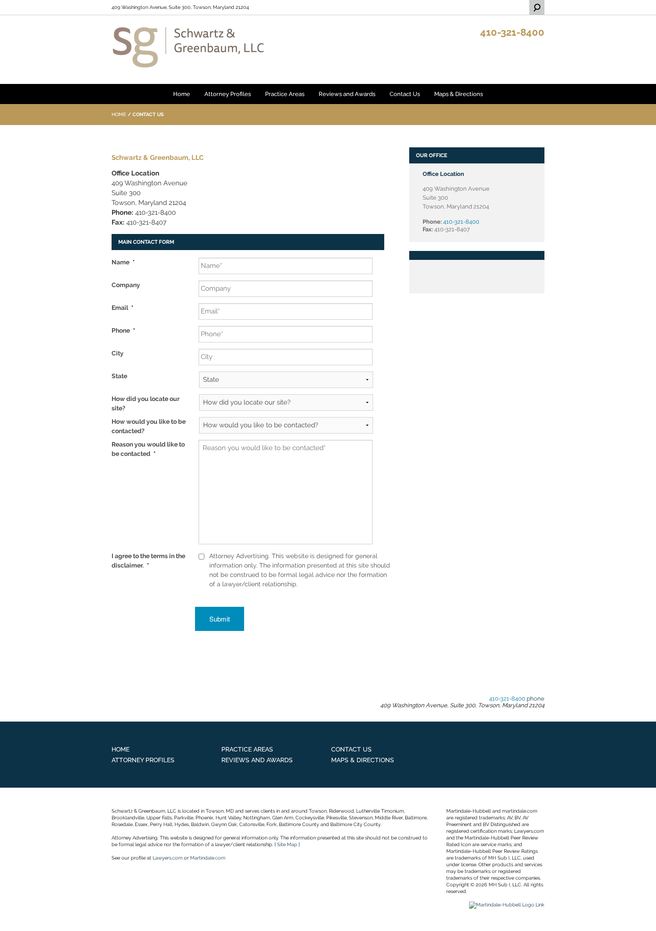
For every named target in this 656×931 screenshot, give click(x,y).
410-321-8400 (512, 32)
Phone (123, 330)
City (118, 353)
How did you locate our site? (145, 403)
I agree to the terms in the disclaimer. (148, 560)
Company (126, 284)
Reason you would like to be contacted (148, 449)
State (119, 376)
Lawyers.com (168, 858)
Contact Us (405, 94)
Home (181, 94)
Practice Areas (284, 94)
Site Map (287, 845)
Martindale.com (207, 858)
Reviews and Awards (347, 94)
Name (123, 262)
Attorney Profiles (227, 94)
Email (122, 307)
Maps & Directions (458, 94)
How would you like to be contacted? (149, 426)
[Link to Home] (189, 46)
